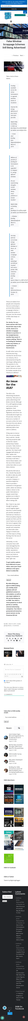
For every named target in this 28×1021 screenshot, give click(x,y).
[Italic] (7, 674)
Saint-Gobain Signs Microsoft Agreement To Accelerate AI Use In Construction (16, 736)
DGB (6, 623)
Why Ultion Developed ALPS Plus (15, 760)
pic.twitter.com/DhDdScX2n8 (19, 212)
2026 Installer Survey (15, 754)
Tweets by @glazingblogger (12, 880)
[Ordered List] (13, 674)
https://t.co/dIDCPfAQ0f (19, 128)
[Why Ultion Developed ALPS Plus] (6, 760)
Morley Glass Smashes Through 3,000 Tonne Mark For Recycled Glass (16, 746)
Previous (16, 55)
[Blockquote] (17, 674)
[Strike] (11, 674)
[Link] (20, 674)
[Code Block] (18, 674)
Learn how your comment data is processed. (14, 690)
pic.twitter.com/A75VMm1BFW (19, 282)
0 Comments (16, 625)
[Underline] (9, 674)
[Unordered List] (15, 674)
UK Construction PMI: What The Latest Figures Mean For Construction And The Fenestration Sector (20, 979)
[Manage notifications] (24, 1017)
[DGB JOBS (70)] (14, 376)
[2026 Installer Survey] (6, 754)
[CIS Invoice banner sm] (20, 15)
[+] (7, 676)
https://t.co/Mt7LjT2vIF (21, 280)
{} (5, 676)
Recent (9, 728)
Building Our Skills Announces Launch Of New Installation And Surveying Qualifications (16, 769)
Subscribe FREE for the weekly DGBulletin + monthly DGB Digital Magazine (14, 2)
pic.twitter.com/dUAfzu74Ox (19, 130)
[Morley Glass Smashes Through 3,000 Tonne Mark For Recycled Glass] (6, 746)
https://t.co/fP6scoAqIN (19, 210)
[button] (5, 654)
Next (21, 55)
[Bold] (5, 674)
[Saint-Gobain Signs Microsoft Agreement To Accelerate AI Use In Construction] (6, 736)
